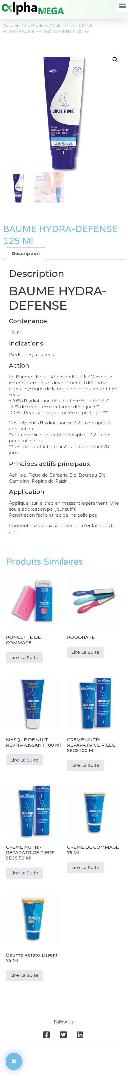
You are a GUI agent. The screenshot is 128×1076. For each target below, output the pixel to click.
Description (26, 253)
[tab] (25, 253)
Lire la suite (24, 657)
